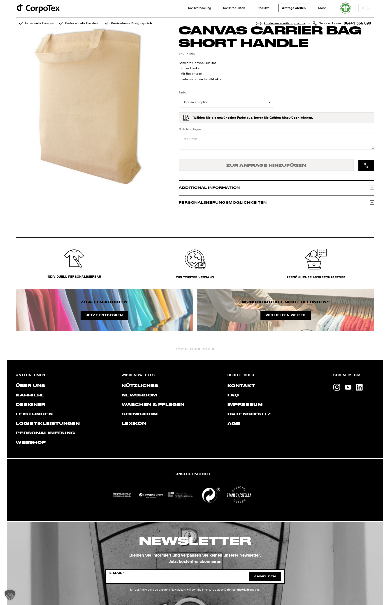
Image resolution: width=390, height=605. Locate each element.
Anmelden (265, 576)
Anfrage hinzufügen (266, 165)
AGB (234, 423)
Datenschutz (249, 414)
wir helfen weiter (286, 315)
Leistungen (34, 414)
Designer (30, 405)
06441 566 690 (357, 23)
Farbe (182, 92)
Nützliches (140, 386)
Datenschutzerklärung (239, 590)
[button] (10, 595)
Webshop (31, 442)
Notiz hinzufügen (190, 129)
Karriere (30, 395)
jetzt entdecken (104, 315)
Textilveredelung (199, 8)
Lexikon (134, 423)
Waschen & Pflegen (153, 405)
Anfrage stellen (294, 8)
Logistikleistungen (48, 423)
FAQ (233, 395)
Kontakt (241, 386)
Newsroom (139, 395)
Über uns (30, 386)
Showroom (140, 414)
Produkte (262, 8)
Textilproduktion (234, 8)
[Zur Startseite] (38, 8)
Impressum (245, 405)
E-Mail (117, 573)
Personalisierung (45, 433)
